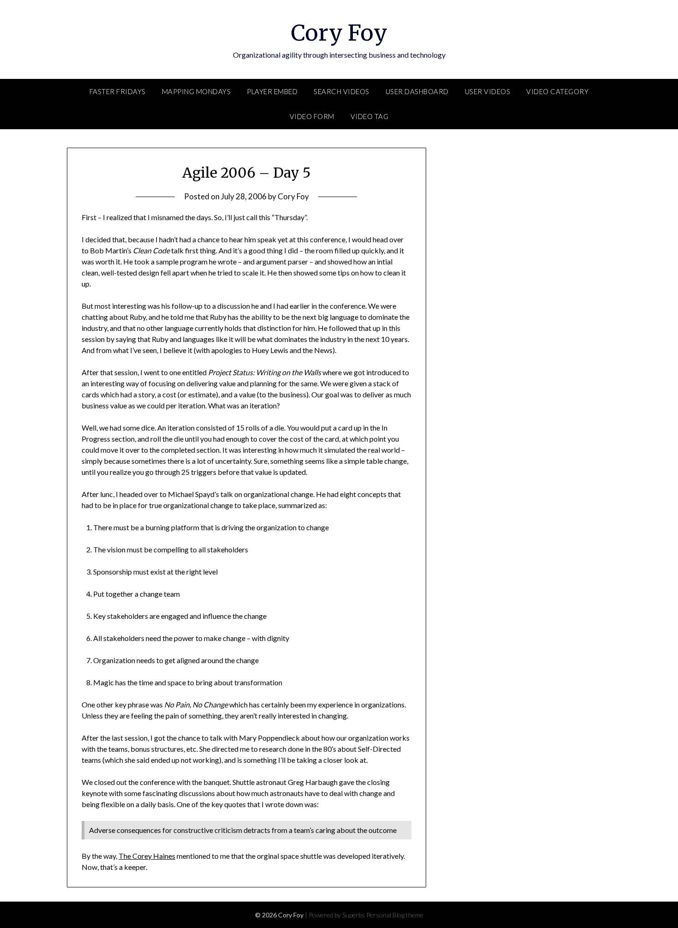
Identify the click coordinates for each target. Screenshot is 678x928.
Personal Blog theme (394, 915)
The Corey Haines (147, 855)
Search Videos (341, 91)
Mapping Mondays (196, 91)
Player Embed (272, 91)
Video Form (312, 116)
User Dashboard (417, 91)
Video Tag (370, 116)
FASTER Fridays (117, 91)
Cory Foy (339, 33)
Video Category (557, 91)
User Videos (488, 91)
